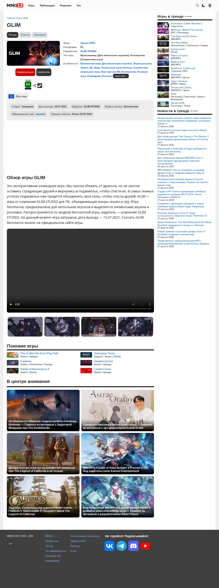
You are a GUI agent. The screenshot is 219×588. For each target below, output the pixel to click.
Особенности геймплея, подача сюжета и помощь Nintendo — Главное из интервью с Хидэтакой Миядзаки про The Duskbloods (43, 424)
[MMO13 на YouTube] (145, 546)
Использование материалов (84, 536)
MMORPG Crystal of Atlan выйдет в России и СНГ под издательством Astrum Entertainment (116, 469)
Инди (97, 67)
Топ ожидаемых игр (55, 551)
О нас (73, 551)
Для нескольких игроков (117, 63)
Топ (78, 5)
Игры (31, 5)
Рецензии (65, 5)
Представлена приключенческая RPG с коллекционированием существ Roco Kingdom (183, 242)
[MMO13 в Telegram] (121, 546)
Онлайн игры (52, 541)
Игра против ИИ (110, 71)
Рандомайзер (52, 561)
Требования (40, 35)
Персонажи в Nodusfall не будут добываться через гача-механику (182, 150)
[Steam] (39, 85)
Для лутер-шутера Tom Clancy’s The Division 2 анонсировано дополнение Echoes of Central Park (183, 139)
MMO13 (49, 536)
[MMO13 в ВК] (109, 546)
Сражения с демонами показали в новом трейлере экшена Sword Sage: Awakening (180, 205)
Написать (44, 72)
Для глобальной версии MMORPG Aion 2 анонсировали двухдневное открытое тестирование (180, 160)
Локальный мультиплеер (116, 67)
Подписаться (25, 72)
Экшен (84, 43)
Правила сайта (78, 541)
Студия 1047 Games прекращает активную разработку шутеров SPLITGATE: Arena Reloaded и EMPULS (181, 194)
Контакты (75, 546)
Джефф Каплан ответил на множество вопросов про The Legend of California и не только (42, 469)
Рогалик (107, 76)
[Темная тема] (203, 5)
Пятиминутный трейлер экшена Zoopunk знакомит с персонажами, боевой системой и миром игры (182, 182)
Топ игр (49, 546)
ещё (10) (120, 76)
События (25, 35)
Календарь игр (53, 556)
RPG (92, 43)
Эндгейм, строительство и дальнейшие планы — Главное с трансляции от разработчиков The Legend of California (42, 511)
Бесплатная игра (90, 63)
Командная (93, 76)
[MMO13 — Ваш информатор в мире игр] (15, 5)
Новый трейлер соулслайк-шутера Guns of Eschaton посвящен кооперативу (181, 233)
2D (91, 67)
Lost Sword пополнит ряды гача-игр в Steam (182, 130)
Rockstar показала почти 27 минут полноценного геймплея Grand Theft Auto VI (182, 214)
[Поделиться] (34, 85)
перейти (41, 114)
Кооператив (128, 71)
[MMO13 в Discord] (133, 546)
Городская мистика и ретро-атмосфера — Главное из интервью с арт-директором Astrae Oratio (117, 426)
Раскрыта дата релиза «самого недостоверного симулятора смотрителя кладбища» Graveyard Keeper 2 (184, 121)
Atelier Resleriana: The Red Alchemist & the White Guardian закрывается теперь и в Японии (184, 223)
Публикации (47, 5)
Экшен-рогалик (142, 63)
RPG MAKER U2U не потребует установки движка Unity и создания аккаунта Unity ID (180, 171)
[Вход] (209, 5)
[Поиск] (197, 5)
